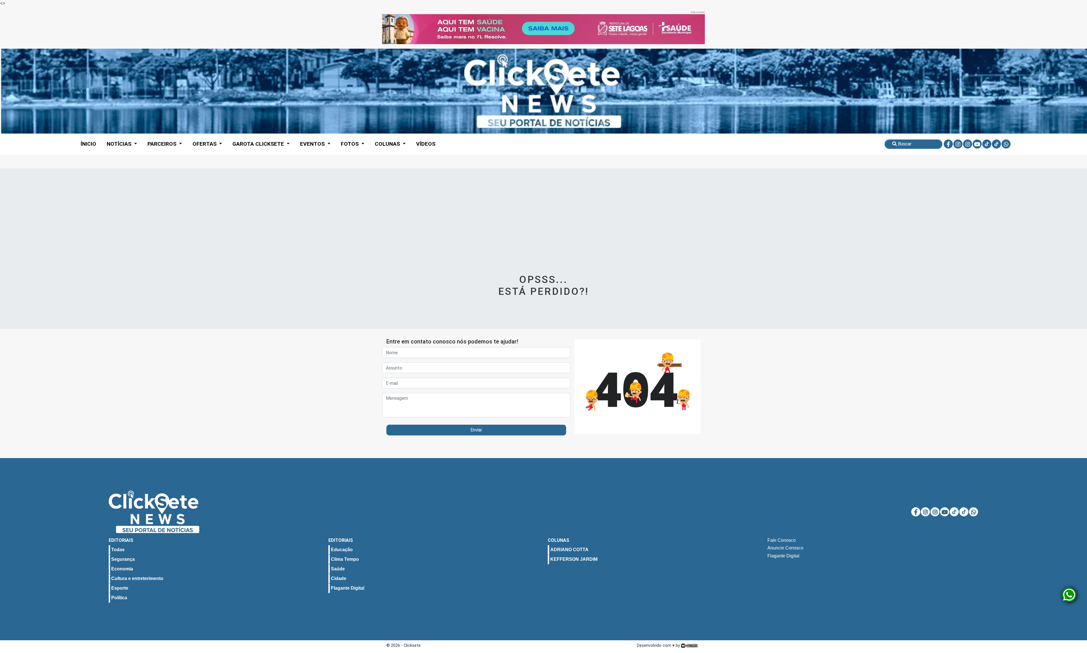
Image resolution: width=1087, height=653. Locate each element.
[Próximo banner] (680, 29)
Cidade (338, 578)
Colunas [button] (388, 144)
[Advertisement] (543, 228)
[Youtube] (977, 144)
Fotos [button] (350, 144)
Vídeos (425, 144)
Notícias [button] (120, 144)
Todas (118, 549)
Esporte (119, 588)
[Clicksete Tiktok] (986, 144)
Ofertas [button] (205, 144)
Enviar (476, 430)
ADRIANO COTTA (569, 549)
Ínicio (88, 144)
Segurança (123, 559)
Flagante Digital (347, 588)
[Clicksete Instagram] (957, 144)
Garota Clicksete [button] (258, 144)
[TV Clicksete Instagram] (967, 144)
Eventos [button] (313, 144)
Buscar (904, 144)
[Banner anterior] (406, 29)
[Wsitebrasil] (689, 645)
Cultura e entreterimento (137, 578)
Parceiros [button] (162, 144)
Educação (342, 549)
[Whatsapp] (1006, 144)
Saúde (338, 569)
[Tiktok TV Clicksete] (996, 144)
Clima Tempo (345, 559)
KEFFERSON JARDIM (574, 559)
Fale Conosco (781, 540)
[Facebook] (948, 144)
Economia (122, 569)
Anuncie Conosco (785, 548)
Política (119, 598)
